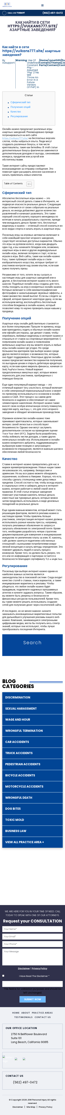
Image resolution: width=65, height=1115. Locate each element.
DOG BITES (13, 809)
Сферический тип (20, 102)
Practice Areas (42, 1013)
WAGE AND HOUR (17, 720)
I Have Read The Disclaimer (34, 976)
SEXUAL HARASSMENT (21, 709)
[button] (27, 184)
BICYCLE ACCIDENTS (20, 775)
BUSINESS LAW (15, 831)
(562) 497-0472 (53, 13)
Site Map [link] (30, 1107)
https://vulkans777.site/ (15, 138)
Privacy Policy (39, 968)
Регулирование (19, 116)
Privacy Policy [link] (45, 1107)
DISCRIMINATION (17, 697)
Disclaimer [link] (18, 1107)
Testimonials (23, 1017)
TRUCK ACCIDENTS (19, 753)
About (25, 1013)
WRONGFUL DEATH (18, 798)
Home (16, 1013)
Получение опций (20, 107)
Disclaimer (24, 968)
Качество (16, 112)
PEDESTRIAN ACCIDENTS (22, 764)
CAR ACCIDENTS (17, 742)
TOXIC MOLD (14, 820)
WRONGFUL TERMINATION (24, 731)
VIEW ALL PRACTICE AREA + (24, 842)
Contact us (43, 1017)
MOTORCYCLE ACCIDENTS (24, 786)
